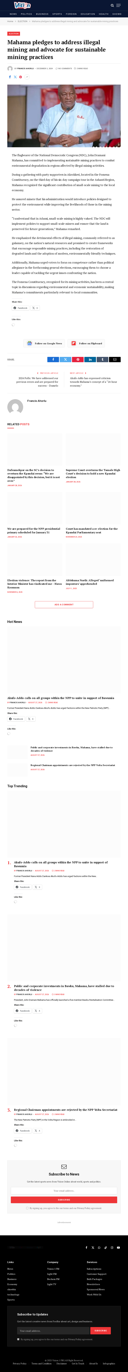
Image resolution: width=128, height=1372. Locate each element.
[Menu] (118, 5)
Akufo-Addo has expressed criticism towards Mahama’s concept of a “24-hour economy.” (93, 381)
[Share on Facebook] (9, 77)
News (13, 14)
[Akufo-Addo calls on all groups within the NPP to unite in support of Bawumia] (64, 659)
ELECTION (14, 34)
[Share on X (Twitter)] (15, 77)
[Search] (112, 5)
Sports (57, 14)
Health (103, 14)
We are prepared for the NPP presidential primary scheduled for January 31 (33, 530)
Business (42, 14)
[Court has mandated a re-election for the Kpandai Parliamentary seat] (93, 508)
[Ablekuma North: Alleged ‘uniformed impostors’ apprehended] (93, 559)
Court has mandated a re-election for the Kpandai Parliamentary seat (92, 530)
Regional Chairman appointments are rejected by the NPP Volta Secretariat (73, 765)
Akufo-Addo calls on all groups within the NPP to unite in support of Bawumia (60, 698)
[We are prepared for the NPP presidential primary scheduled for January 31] (34, 508)
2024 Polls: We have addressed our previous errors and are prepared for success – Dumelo (37, 381)
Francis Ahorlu (25, 68)
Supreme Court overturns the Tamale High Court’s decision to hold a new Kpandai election (93, 473)
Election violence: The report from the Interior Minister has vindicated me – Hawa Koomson (34, 584)
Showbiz (118, 14)
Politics (26, 14)
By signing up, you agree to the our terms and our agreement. (65, 1208)
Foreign (71, 14)
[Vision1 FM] (21, 5)
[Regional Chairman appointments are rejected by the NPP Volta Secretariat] (17, 770)
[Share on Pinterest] (20, 77)
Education (88, 14)
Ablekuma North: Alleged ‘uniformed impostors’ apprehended (90, 582)
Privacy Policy (83, 1208)
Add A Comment (64, 604)
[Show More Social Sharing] (27, 77)
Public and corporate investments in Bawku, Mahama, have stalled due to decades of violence (72, 749)
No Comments (65, 68)
